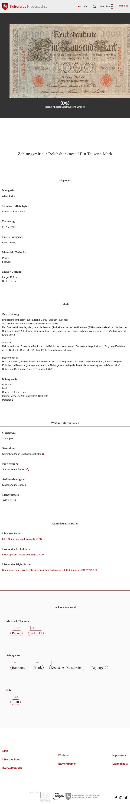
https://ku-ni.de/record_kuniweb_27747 (22, 539)
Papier (16, 633)
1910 (15, 702)
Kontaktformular (12, 768)
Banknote (18, 668)
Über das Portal (11, 759)
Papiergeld (98, 668)
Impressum (119, 755)
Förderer (63, 755)
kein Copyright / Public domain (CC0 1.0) (23, 554)
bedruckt (36, 633)
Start (5, 751)
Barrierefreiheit (67, 763)
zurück (85, 6)
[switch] (126, 26)
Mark (38, 668)
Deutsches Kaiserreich (66, 668)
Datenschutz (120, 763)
